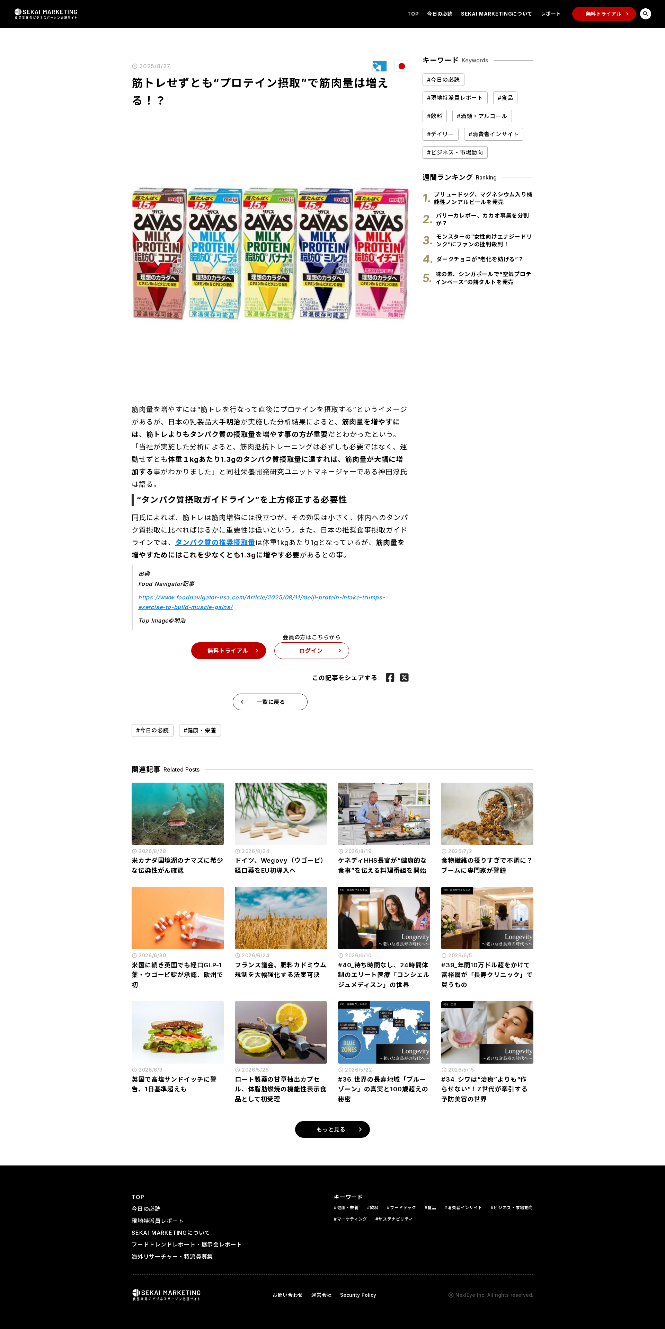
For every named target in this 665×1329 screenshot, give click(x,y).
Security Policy (358, 1295)
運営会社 (321, 1295)
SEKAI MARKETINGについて (496, 14)
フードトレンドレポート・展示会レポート (187, 1244)
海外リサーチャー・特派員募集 (172, 1256)
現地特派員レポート (158, 1220)
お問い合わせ (288, 1295)
